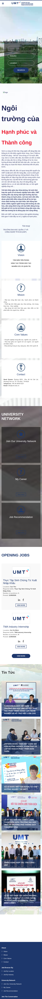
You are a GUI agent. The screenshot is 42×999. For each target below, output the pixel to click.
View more (21, 456)
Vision (5, 951)
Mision (6, 955)
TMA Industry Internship (16, 626)
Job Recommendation (11, 991)
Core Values (7, 958)
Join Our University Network (13, 984)
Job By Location (9, 971)
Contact (6, 962)
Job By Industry (9, 974)
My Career (7, 987)
